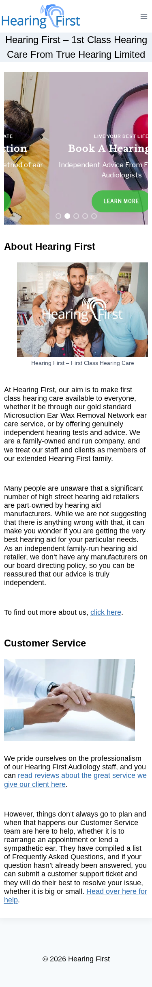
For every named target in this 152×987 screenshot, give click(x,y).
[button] (76, 148)
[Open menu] (144, 16)
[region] (76, 148)
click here (105, 612)
